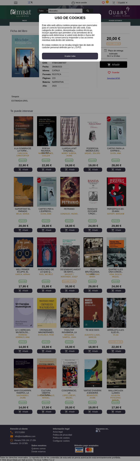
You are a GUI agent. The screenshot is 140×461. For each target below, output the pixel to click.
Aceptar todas (70, 56)
